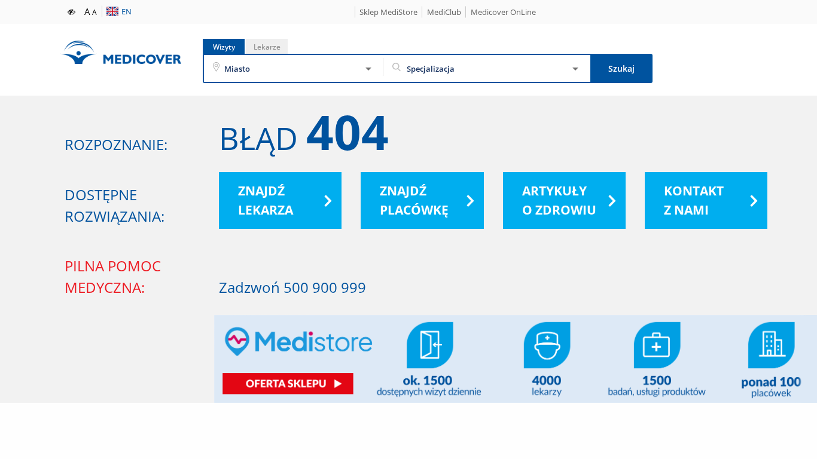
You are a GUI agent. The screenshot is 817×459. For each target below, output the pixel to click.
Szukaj (621, 68)
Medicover (120, 52)
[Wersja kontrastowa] (72, 10)
